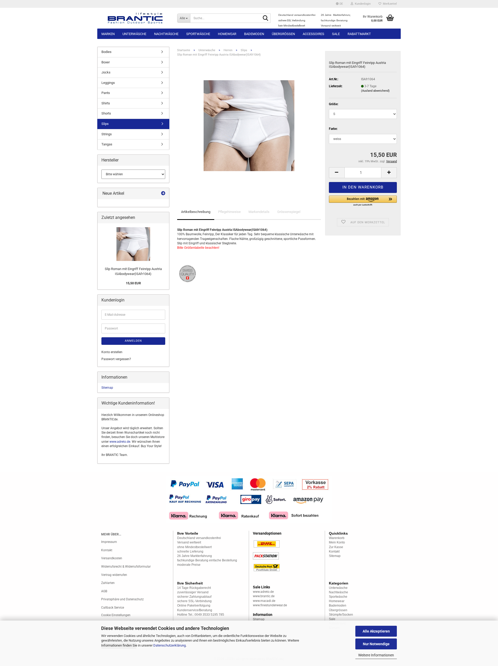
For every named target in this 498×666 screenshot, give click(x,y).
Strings (106, 134)
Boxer (105, 62)
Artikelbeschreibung (195, 212)
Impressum (109, 542)
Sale (336, 34)
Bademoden (254, 34)
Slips (105, 124)
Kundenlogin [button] (362, 3)
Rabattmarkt (359, 34)
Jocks (105, 72)
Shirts (105, 103)
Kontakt (106, 550)
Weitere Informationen (376, 655)
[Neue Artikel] (163, 194)
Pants (105, 93)
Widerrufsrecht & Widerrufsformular (126, 566)
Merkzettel (389, 3)
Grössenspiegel (288, 212)
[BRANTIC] (135, 18)
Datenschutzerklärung (169, 645)
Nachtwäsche (166, 34)
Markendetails (258, 212)
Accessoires (313, 34)
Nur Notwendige (376, 644)
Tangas (106, 144)
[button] (339, 4)
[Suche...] (266, 18)
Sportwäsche (198, 34)
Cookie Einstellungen (115, 615)
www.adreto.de (119, 441)
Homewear (227, 34)
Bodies (106, 52)
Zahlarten (108, 583)
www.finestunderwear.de (270, 605)
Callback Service (112, 607)
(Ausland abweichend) (375, 90)
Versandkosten (111, 558)
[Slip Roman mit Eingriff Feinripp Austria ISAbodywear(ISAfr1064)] (249, 125)
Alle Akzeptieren (376, 631)
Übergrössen (283, 34)
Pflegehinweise (229, 212)
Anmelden (133, 340)
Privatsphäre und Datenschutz (122, 599)
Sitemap (107, 387)
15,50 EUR (133, 283)
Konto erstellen (111, 352)
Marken (108, 34)
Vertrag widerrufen (114, 575)
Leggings (108, 83)
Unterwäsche (134, 34)
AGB (104, 591)
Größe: (333, 104)
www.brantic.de (263, 596)
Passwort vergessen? (116, 359)
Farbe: (333, 129)
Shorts (106, 113)
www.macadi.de (264, 601)
